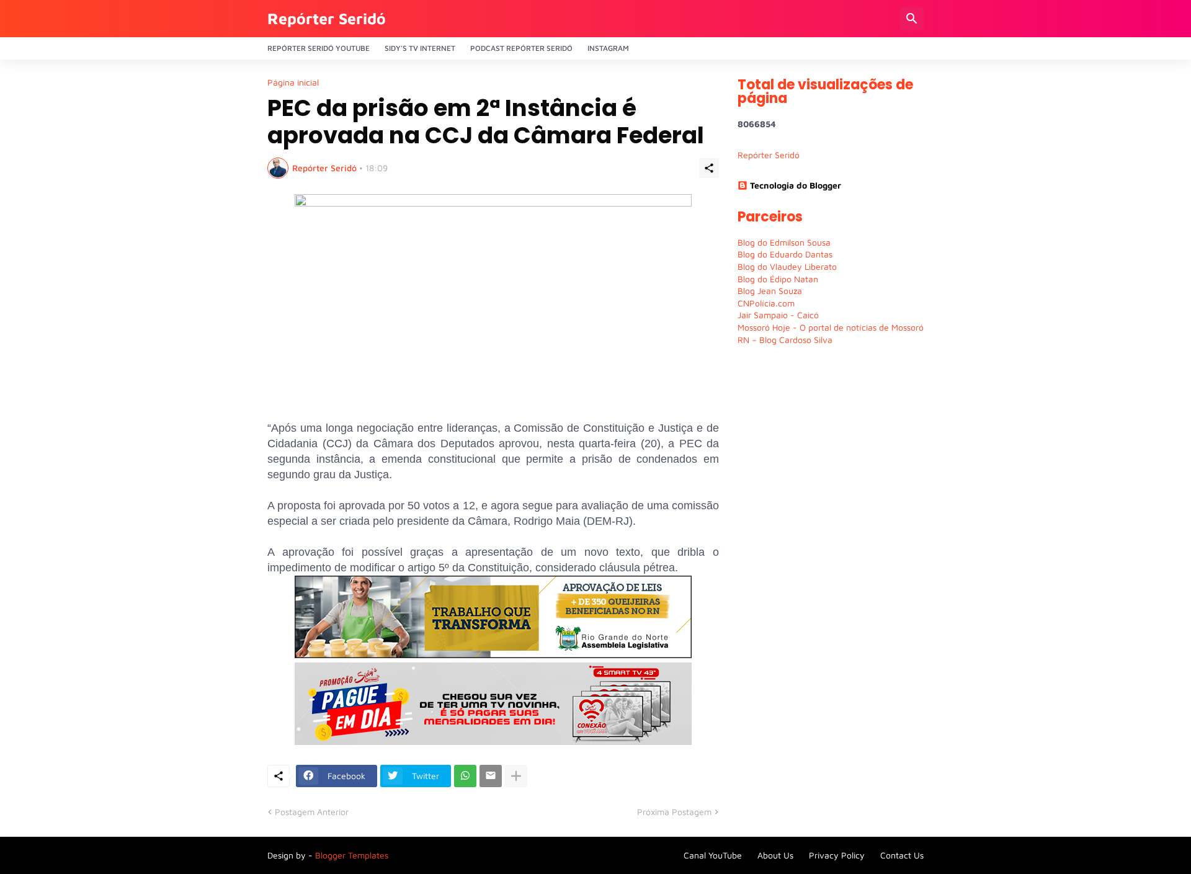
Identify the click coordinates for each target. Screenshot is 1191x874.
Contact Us (902, 855)
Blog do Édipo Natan (778, 279)
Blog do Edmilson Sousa (784, 242)
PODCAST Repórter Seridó (521, 48)
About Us (775, 855)
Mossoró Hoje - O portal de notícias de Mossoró (831, 327)
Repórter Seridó (326, 18)
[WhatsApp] (465, 776)
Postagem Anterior (312, 811)
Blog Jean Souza (770, 290)
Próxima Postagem (674, 811)
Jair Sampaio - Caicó (778, 315)
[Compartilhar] (709, 168)
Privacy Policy (837, 855)
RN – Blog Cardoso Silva (785, 339)
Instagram (608, 48)
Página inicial (293, 82)
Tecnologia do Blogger (795, 185)
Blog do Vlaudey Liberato (787, 266)
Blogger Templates (351, 855)
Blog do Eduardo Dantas (785, 254)
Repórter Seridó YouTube (318, 48)
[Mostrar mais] (516, 776)
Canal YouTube (713, 855)
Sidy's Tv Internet (420, 48)
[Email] (491, 776)
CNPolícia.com (766, 303)
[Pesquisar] (912, 18)
